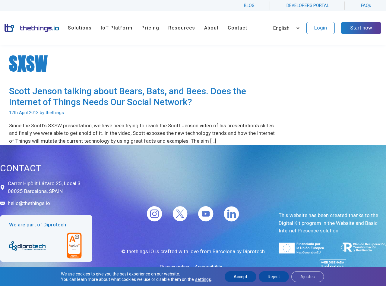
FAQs (366, 5)
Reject (274, 276)
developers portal (307, 5)
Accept (240, 276)
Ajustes (307, 276)
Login (320, 28)
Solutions (80, 28)
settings (203, 279)
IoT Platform (116, 28)
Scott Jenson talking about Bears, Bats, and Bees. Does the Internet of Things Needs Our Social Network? (127, 96)
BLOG (249, 5)
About (211, 28)
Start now (361, 28)
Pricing (150, 28)
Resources (181, 28)
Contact (237, 28)
